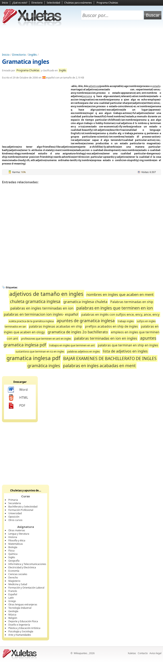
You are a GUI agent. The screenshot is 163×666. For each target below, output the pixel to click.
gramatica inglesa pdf (33, 358)
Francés (12, 591)
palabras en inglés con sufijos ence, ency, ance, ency (120, 314)
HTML (23, 397)
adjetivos (93, 86)
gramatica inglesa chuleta (85, 301)
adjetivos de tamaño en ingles (46, 293)
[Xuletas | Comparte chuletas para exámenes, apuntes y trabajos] (32, 25)
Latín (11, 597)
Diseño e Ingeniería (19, 624)
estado (156, 86)
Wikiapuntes (80, 653)
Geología (13, 611)
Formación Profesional (20, 510)
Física (11, 550)
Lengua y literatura (18, 533)
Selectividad (53, 2)
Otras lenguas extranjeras (22, 604)
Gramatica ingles (25, 61)
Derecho (13, 577)
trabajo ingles (126, 321)
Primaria (13, 500)
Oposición (13, 516)
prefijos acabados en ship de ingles (111, 326)
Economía (13, 570)
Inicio (5, 2)
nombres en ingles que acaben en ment (120, 294)
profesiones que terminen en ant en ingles (46, 338)
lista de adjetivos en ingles (125, 351)
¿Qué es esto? (19, 2)
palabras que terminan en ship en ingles (128, 345)
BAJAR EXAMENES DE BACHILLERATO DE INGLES (110, 358)
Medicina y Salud (17, 584)
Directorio (37, 2)
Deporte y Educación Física (23, 621)
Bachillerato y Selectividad (22, 506)
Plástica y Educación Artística (24, 628)
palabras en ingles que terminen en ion (114, 308)
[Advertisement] (81, 40)
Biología (12, 547)
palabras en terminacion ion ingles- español (41, 314)
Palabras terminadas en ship (131, 302)
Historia (12, 537)
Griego (12, 601)
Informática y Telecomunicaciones (27, 564)
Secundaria (14, 503)
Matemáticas (15, 544)
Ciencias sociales (17, 574)
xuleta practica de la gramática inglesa (31, 321)
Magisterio (14, 581)
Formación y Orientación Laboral (26, 587)
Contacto (143, 653)
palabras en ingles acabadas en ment (99, 365)
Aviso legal (155, 653)
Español (12, 594)
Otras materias (16, 530)
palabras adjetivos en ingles (83, 351)
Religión (12, 618)
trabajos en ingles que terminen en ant (72, 345)
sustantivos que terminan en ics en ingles (40, 351)
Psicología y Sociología (20, 631)
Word (23, 389)
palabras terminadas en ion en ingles (105, 338)
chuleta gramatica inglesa (35, 301)
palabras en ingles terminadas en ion (41, 308)
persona (87, 96)
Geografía (13, 560)
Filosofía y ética (16, 540)
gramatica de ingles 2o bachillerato (78, 331)
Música (12, 614)
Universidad (15, 513)
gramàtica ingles (43, 365)
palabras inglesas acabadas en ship (55, 326)
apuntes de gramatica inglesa (86, 320)
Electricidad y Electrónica (22, 567)
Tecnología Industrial (19, 608)
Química (12, 554)
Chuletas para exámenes (78, 2)
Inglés (32, 54)
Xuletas (132, 653)
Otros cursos (15, 520)
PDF (22, 405)
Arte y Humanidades (19, 634)
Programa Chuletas (107, 2)
